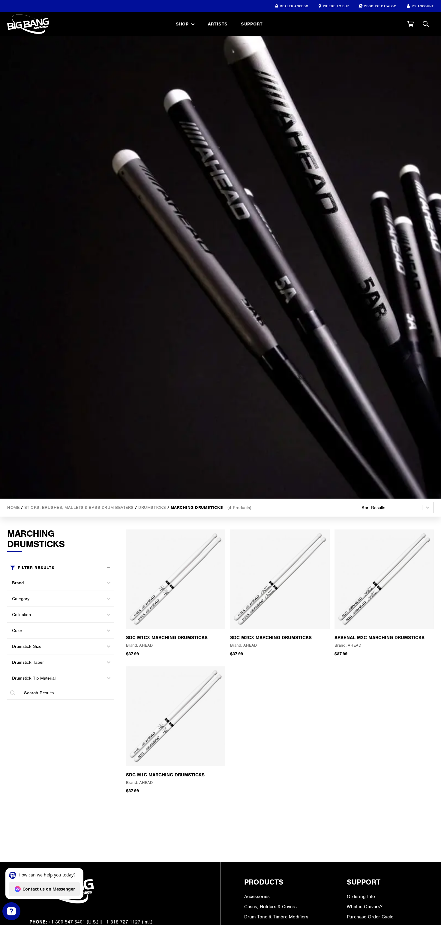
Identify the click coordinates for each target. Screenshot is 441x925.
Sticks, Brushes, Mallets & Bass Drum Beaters (79, 507)
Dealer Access (294, 6)
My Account (423, 6)
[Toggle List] (108, 583)
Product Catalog (380, 6)
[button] (410, 24)
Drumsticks (152, 507)
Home (13, 507)
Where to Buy (336, 6)
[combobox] (55, 582)
